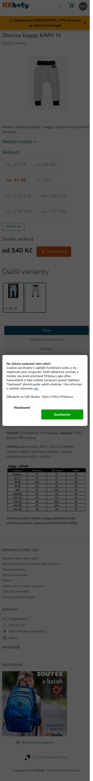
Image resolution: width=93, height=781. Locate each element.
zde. (36, 388)
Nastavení (22, 407)
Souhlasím (62, 414)
